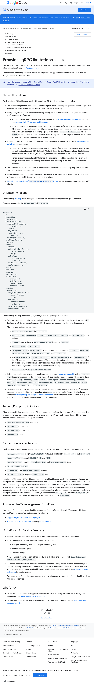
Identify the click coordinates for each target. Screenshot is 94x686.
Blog (72, 646)
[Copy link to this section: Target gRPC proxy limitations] (42, 406)
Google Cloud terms (39, 670)
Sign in (88, 3)
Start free (84, 10)
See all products (8, 646)
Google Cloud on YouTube (80, 656)
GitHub (50, 646)
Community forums (33, 646)
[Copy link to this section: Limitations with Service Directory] (46, 530)
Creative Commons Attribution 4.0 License (65, 625)
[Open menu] (3, 2)
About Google (8, 670)
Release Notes (31, 653)
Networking (27, 28)
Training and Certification (57, 662)
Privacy (17, 670)
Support (28, 649)
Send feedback (82, 34)
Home (5, 28)
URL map (17, 199)
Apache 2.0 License (30, 628)
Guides (52, 28)
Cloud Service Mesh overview (29, 85)
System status (31, 656)
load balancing (45, 522)
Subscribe (40, 675)
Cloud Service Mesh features (19, 522)
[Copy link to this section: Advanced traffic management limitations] (56, 504)
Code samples (53, 655)
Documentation (15, 28)
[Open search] (61, 2)
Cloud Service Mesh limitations (32, 596)
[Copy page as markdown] (63, 60)
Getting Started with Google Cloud (58, 650)
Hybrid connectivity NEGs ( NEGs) (32, 181)
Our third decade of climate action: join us (63, 670)
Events (73, 649)
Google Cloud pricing (10, 649)
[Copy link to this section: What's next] (19, 588)
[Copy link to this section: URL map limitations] (29, 193)
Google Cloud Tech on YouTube (79, 661)
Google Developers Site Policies (60, 628)
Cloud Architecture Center (57, 658)
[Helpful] (86, 28)
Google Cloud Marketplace (12, 653)
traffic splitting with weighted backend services (34, 395)
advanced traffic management (69, 119)
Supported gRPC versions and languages (31, 122)
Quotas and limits (33, 68)
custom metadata (65, 374)
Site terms (26, 670)
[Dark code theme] (85, 209)
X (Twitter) (75, 653)
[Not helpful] (89, 28)
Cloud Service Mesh (17, 9)
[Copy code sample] (88, 209)
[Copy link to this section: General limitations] (28, 95)
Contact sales (8, 656)
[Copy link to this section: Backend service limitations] (39, 443)
